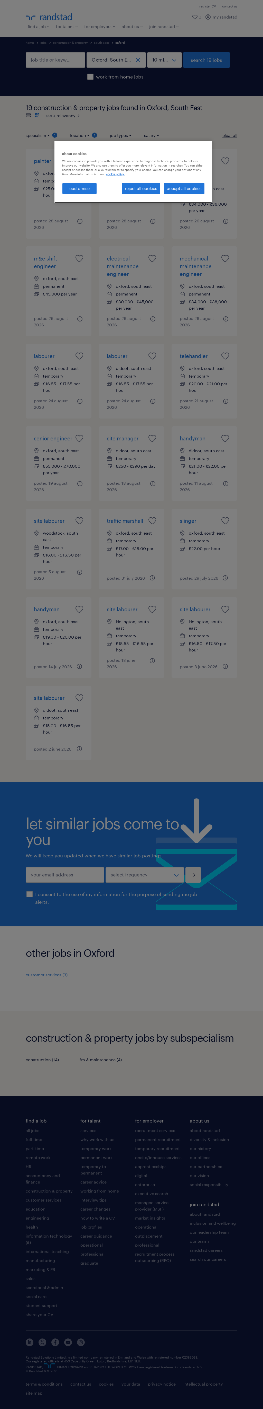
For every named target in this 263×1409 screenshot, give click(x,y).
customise (79, 188)
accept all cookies (184, 188)
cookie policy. (115, 174)
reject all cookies (141, 188)
